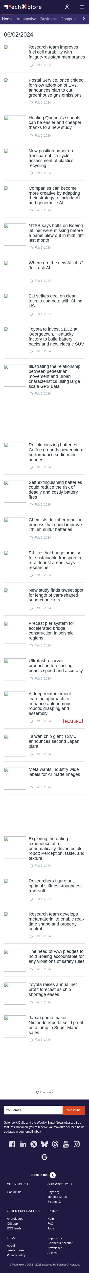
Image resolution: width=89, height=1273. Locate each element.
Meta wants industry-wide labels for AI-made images (54, 772)
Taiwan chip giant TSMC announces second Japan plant (54, 741)
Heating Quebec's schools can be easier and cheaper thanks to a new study (55, 122)
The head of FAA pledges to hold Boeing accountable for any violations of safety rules (57, 956)
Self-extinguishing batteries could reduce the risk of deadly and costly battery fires (55, 490)
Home (7, 19)
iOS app (12, 1223)
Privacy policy (16, 1255)
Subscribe (74, 1110)
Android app (15, 1218)
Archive (52, 1253)
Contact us (14, 1192)
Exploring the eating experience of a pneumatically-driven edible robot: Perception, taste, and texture (57, 848)
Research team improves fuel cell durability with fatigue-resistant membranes (57, 52)
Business (48, 19)
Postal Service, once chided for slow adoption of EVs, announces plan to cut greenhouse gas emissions (56, 87)
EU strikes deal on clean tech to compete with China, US (56, 300)
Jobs (50, 1228)
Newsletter (54, 1248)
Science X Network (68, 1264)
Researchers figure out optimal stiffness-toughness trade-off (56, 885)
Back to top (39, 1175)
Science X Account (59, 1243)
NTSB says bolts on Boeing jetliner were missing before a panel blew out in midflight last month (56, 233)
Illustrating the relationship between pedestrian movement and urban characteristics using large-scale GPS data (55, 376)
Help (50, 1218)
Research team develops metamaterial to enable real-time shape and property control (56, 921)
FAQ (50, 1223)
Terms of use (15, 1250)
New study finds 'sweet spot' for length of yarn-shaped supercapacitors (56, 595)
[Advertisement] (44, 421)
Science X (54, 1202)
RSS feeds (14, 1228)
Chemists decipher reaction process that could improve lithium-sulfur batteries (56, 524)
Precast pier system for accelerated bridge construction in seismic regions (51, 630)
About (11, 1245)
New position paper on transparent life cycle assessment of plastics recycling (51, 158)
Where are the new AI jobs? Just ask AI (56, 265)
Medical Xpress (57, 1197)
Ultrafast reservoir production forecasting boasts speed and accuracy (56, 665)
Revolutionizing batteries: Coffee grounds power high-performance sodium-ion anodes (56, 452)
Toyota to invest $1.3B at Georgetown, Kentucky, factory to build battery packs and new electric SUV (56, 336)
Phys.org (53, 1192)
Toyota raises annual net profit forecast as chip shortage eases (53, 989)
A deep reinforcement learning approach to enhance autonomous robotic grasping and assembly (50, 703)
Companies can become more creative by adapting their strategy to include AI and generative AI (54, 195)
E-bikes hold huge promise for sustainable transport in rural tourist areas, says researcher (55, 560)
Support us (54, 1238)
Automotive (26, 19)
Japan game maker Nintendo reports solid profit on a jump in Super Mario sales (56, 1025)
